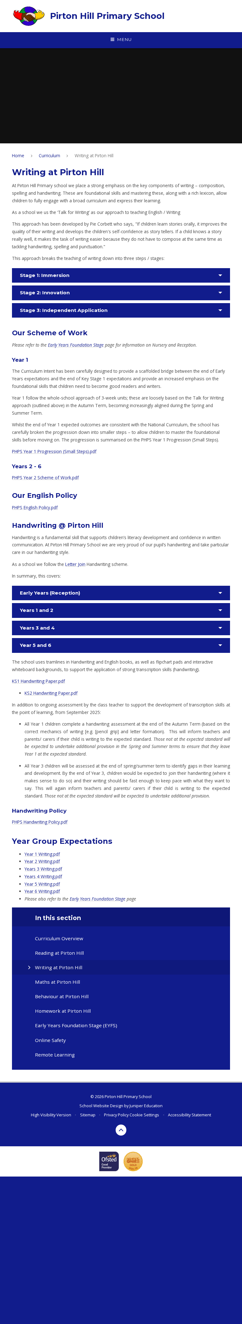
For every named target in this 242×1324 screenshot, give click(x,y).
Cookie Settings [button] (144, 1115)
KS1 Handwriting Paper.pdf (38, 681)
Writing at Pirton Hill (94, 155)
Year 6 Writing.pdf (42, 891)
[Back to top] (121, 1130)
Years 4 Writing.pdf (43, 876)
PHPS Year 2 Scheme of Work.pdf (45, 478)
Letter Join (75, 564)
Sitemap (87, 1115)
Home (18, 155)
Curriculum (49, 155)
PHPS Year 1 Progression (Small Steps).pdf (54, 451)
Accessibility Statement (189, 1115)
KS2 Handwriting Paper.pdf (51, 693)
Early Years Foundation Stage (76, 345)
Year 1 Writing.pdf (42, 854)
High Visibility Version (51, 1115)
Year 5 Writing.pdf (42, 884)
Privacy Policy (116, 1115)
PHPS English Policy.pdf (35, 507)
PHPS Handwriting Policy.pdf (39, 822)
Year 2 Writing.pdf (42, 861)
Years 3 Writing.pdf (43, 869)
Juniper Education (146, 1105)
